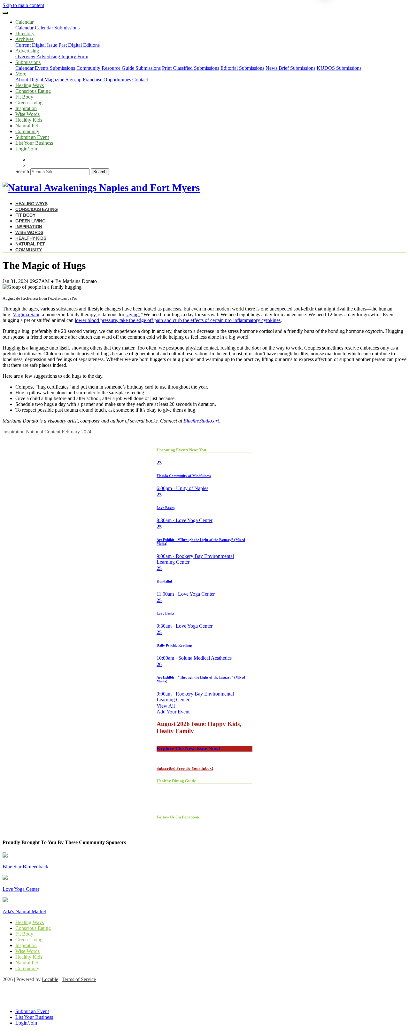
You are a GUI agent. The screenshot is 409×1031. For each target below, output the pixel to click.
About (21, 79)
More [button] (20, 74)
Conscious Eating (33, 91)
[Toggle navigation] (5, 13)
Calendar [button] (24, 22)
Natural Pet (26, 125)
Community (27, 131)
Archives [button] (24, 39)
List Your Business (34, 143)
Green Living (28, 102)
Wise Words (27, 114)
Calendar (24, 27)
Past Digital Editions (79, 45)
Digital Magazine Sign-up (55, 79)
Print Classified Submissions (190, 68)
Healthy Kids (28, 120)
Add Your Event (173, 711)
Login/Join (26, 148)
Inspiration (26, 108)
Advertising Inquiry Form (62, 56)
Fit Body (24, 97)
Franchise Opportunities (107, 79)
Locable (50, 979)
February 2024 (76, 431)
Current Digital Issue (36, 45)
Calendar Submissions (57, 27)
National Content (43, 431)
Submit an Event (32, 137)
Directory (25, 33)
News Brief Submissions (290, 68)
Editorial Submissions (242, 68)
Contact (140, 79)
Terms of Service (79, 979)
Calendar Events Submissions (45, 68)
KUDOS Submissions (339, 68)
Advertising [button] (27, 50)
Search (22, 171)
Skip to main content (23, 5)
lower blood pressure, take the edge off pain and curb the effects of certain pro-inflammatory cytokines (178, 320)
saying (132, 314)
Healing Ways (29, 85)
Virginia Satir (26, 314)
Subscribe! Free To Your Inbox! (185, 768)
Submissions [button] (28, 62)
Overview (25, 56)
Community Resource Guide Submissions (118, 68)
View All (166, 706)
